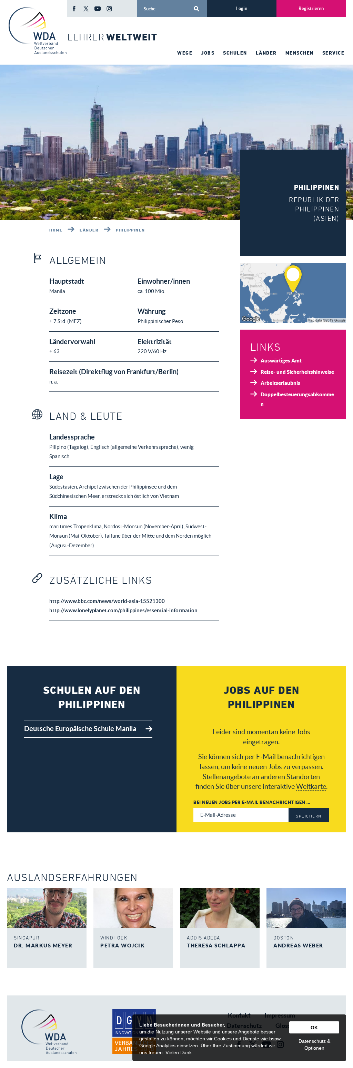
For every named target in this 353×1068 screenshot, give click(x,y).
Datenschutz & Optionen (314, 1044)
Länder (89, 229)
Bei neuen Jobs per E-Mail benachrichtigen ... (251, 802)
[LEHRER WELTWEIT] (37, 30)
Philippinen (130, 229)
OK (314, 1027)
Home (55, 229)
